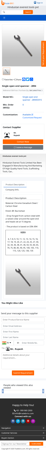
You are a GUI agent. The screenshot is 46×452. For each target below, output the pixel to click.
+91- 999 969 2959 (24, 410)
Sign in (39, 2)
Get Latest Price (35, 90)
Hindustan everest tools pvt (14, 156)
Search (28, 12)
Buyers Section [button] (7, 438)
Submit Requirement (23, 373)
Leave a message (24, 147)
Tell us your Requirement (43, 53)
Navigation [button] (6, 428)
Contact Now (23, 141)
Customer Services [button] (9, 433)
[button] (3, 391)
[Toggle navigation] (4, 18)
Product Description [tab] (15, 184)
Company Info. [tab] (12, 189)
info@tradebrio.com (24, 413)
